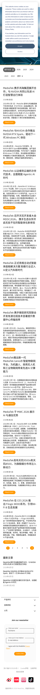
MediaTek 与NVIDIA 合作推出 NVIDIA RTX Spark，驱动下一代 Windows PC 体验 (19, 134)
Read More (9, 122)
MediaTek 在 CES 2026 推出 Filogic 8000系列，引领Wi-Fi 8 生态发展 (19, 504)
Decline (20, 51)
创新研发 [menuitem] (7, 605)
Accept (20, 46)
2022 (13, 76)
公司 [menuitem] (5, 611)
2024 (31, 70)
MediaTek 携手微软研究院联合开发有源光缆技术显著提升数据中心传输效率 (19, 316)
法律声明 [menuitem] (33, 668)
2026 (18, 70)
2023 (6, 76)
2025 (25, 70)
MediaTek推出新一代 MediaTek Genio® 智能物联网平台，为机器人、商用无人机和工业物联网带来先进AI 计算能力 (19, 365)
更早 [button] (19, 76)
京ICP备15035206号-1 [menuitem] (11, 668)
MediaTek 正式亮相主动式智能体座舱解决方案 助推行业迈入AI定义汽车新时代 (19, 266)
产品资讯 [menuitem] (7, 600)
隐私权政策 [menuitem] (20, 672)
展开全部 (7, 70)
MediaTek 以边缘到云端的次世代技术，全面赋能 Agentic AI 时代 (19, 174)
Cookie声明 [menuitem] (24, 668)
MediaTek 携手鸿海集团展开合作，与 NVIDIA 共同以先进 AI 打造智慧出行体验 (19, 91)
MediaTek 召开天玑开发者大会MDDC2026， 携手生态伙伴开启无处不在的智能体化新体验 (19, 219)
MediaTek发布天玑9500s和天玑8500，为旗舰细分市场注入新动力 (19, 464)
